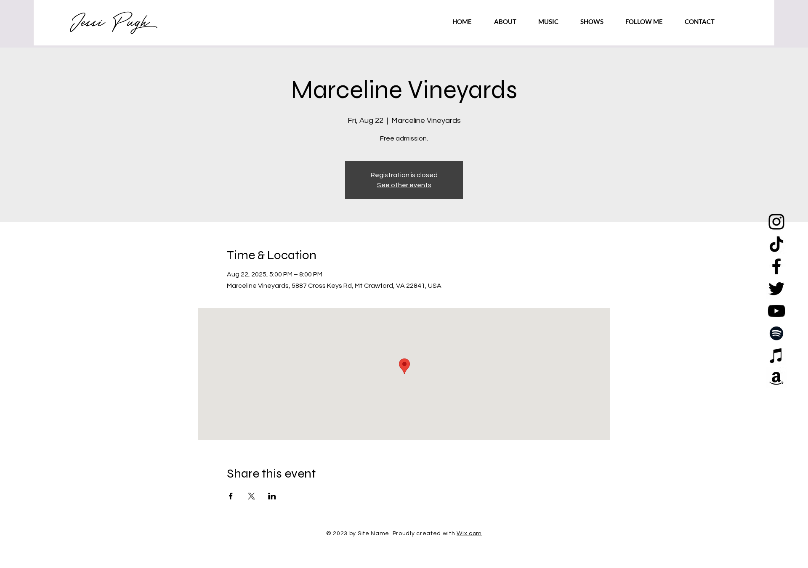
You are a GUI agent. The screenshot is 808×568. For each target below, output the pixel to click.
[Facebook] (776, 266)
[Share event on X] (251, 496)
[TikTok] (776, 244)
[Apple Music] (776, 355)
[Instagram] (776, 221)
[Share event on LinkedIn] (272, 496)
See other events (404, 185)
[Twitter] (776, 288)
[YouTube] (776, 310)
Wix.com (469, 533)
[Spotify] (776, 333)
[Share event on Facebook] (231, 496)
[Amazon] (776, 377)
